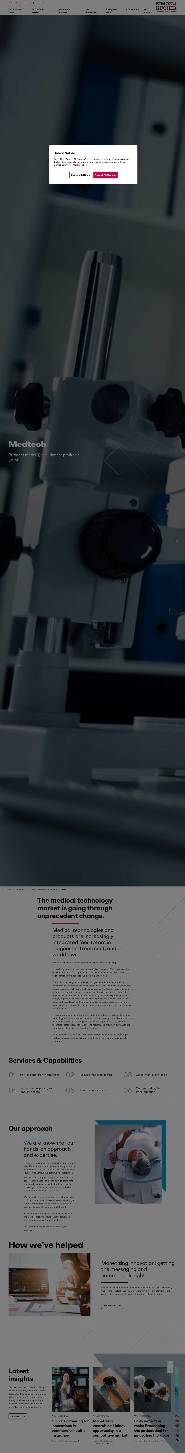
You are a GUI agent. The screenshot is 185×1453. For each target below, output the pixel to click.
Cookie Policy (80, 165)
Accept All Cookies (105, 175)
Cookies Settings (80, 175)
